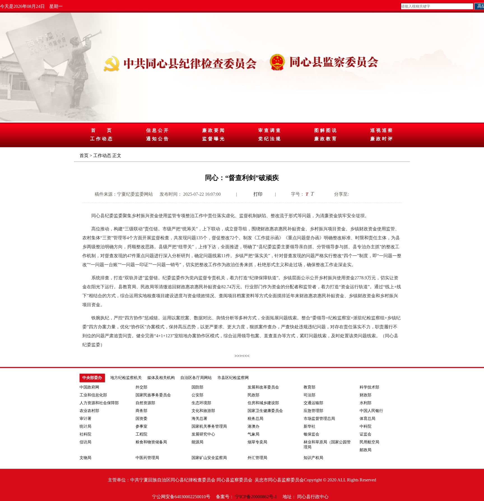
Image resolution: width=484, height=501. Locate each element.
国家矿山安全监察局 (209, 458)
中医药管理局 (147, 458)
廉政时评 (382, 138)
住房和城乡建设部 (263, 403)
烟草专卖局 (257, 442)
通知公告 (158, 138)
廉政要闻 (214, 130)
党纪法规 (270, 138)
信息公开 (158, 130)
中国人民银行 (371, 411)
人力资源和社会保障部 (99, 403)
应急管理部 (313, 411)
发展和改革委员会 (263, 387)
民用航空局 (369, 442)
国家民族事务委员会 (153, 395)
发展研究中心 (203, 434)
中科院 (365, 426)
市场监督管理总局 (319, 418)
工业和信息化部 (93, 395)
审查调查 (270, 130)
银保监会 (311, 434)
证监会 (365, 434)
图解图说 (326, 130)
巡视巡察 (382, 130)
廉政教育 (326, 138)
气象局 (253, 434)
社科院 (85, 434)
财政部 (365, 395)
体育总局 (367, 418)
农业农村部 (89, 411)
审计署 (85, 418)
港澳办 (253, 426)
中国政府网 (89, 387)
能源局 (197, 442)
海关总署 (199, 418)
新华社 (309, 426)
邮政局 (365, 450)
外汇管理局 (257, 458)
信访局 (85, 442)
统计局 (85, 426)
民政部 (253, 395)
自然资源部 (145, 403)
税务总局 (255, 418)
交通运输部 (313, 403)
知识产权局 (313, 458)
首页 (84, 155)
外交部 (141, 387)
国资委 (141, 418)
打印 (257, 194)
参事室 (141, 426)
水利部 (365, 403)
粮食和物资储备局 (151, 442)
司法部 (309, 395)
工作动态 (102, 138)
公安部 (197, 395)
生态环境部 (201, 403)
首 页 (102, 130)
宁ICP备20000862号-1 (256, 496)
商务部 (141, 411)
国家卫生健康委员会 (265, 411)
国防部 (197, 387)
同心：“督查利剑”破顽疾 (242, 177)
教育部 (309, 387)
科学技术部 (369, 387)
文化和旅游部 (203, 411)
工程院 (141, 434)
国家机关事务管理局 (209, 426)
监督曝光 (214, 138)
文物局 (85, 458)
